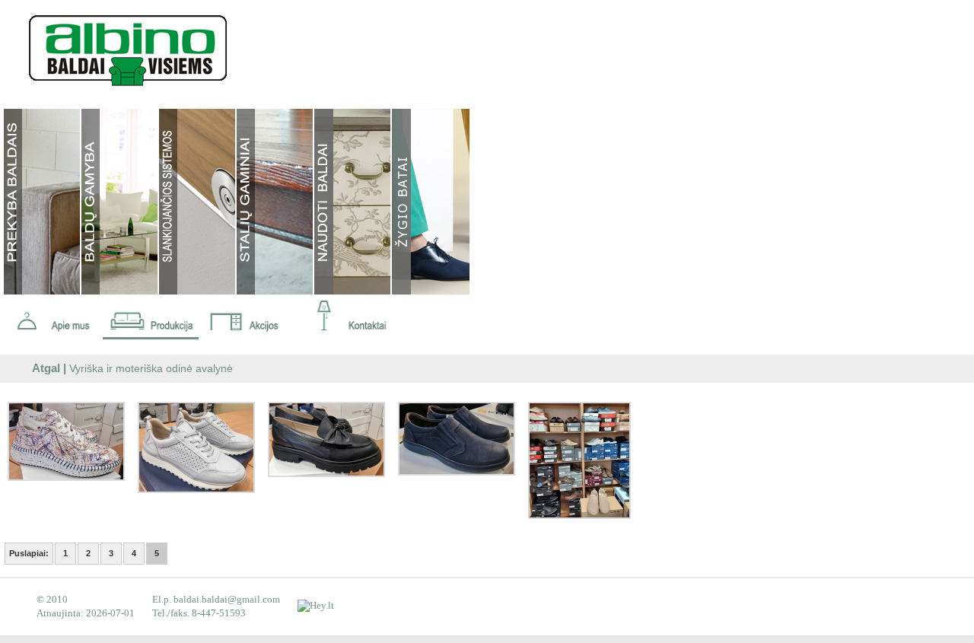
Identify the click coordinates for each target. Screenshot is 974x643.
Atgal (46, 368)
